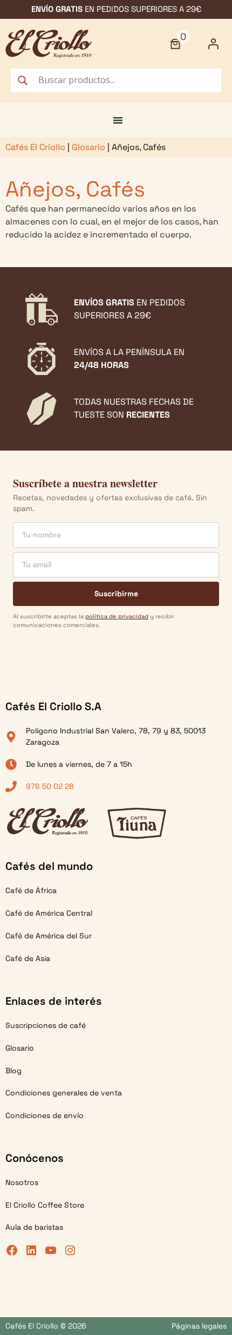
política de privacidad (116, 616)
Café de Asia (27, 958)
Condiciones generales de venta (63, 1093)
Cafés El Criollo (35, 147)
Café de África (31, 890)
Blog (13, 1070)
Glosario (88, 147)
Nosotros (21, 1182)
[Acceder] (213, 43)
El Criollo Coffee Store (44, 1205)
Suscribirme (116, 593)
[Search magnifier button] (22, 80)
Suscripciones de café (45, 1025)
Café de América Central (48, 913)
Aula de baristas (34, 1227)
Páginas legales (199, 1326)
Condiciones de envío (44, 1115)
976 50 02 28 (50, 786)
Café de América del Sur (48, 936)
